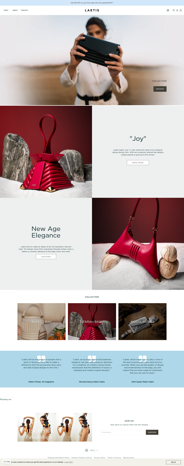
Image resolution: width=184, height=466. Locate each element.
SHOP (6, 10)
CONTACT (24, 10)
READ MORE (138, 163)
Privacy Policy (99, 458)
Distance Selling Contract (82, 458)
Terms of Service (114, 458)
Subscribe (152, 432)
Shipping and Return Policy (58, 458)
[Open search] (174, 10)
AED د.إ (92, 450)
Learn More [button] (68, 462)
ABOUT (15, 10)
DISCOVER (46, 257)
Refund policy (128, 458)
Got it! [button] (173, 462)
